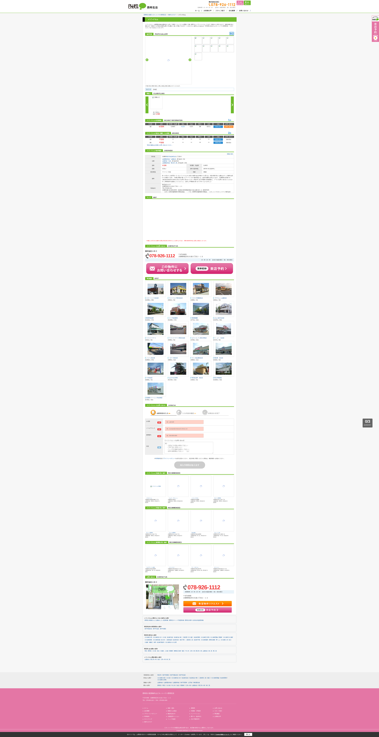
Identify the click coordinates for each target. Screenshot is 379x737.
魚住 (169, 161)
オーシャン (216, 567)
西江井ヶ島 (174, 163)
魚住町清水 (176, 640)
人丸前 (166, 651)
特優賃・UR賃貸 (196, 711)
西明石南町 (212, 640)
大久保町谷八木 (157, 637)
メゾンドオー (172, 567)
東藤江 (151, 642)
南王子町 (182, 640)
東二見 (210, 651)
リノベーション (195, 713)
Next (190, 59)
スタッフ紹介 (218, 711)
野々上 (218, 640)
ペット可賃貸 (171, 719)
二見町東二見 (189, 640)
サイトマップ (148, 719)
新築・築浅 (171, 708)
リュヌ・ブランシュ (173, 498)
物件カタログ (148, 722)
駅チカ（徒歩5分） (196, 716)
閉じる (248, 734)
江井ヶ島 (192, 651)
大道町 (146, 642)
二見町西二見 (186, 637)
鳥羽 (155, 642)
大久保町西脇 (214, 637)
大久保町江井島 (205, 637)
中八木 (187, 651)
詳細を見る (218, 126)
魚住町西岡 (197, 637)
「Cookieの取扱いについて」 (222, 734)
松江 (230, 640)
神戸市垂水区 (148, 629)
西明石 (150, 651)
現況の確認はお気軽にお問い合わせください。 (160, 145)
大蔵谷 (162, 651)
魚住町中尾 (197, 640)
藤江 (191, 637)
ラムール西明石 (172, 532)
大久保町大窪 (148, 637)
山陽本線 (164, 161)
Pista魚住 (194, 532)
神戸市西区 (163, 629)
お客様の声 (217, 716)
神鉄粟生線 (196, 682)
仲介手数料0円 (195, 719)
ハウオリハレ (149, 498)
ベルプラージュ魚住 (150, 567)
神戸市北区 (156, 629)
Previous (147, 59)
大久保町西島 (148, 640)
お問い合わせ (229, 126)
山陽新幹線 (176, 682)
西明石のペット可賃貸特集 (176, 620)
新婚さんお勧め (172, 711)
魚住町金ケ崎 (177, 637)
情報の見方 (230, 154)
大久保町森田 (204, 640)
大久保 (154, 651)
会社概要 (146, 711)
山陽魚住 (173, 159)
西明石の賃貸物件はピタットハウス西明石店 (158, 693)
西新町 (220, 637)
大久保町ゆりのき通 (170, 642)
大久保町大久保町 (228, 637)
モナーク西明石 (217, 498)
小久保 (164, 637)
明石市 (168, 156)
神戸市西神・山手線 (186, 682)
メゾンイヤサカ (195, 498)
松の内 (163, 640)
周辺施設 (217, 713)
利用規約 (157, 458)
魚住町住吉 (173, 156)
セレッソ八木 (217, 532)
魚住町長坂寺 (160, 642)
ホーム (146, 708)
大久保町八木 (224, 640)
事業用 (193, 708)
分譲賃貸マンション (173, 716)
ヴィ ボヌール (195, 567)
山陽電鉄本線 (166, 159)
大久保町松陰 (156, 640)
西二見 (215, 651)
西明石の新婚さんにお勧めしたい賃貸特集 (156, 620)
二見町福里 (169, 640)
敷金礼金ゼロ (171, 713)
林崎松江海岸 (177, 651)
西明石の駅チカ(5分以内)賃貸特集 (194, 620)
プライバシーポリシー (169, 458)
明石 (146, 651)
